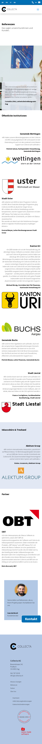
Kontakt (31, 619)
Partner (12, 688)
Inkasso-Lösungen (15, 682)
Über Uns (13, 691)
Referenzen (13, 685)
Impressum (16, 698)
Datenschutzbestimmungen (21, 704)
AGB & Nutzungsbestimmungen (22, 701)
